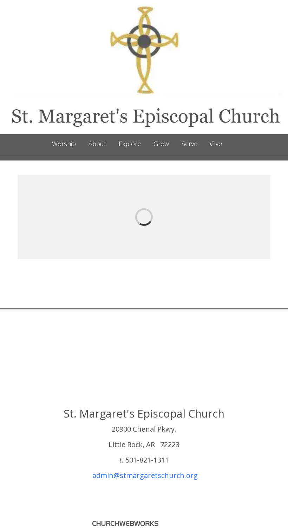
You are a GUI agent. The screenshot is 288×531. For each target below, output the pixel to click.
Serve (189, 143)
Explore (130, 143)
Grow (161, 143)
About (97, 143)
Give (216, 143)
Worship (64, 143)
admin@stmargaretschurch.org (145, 475)
